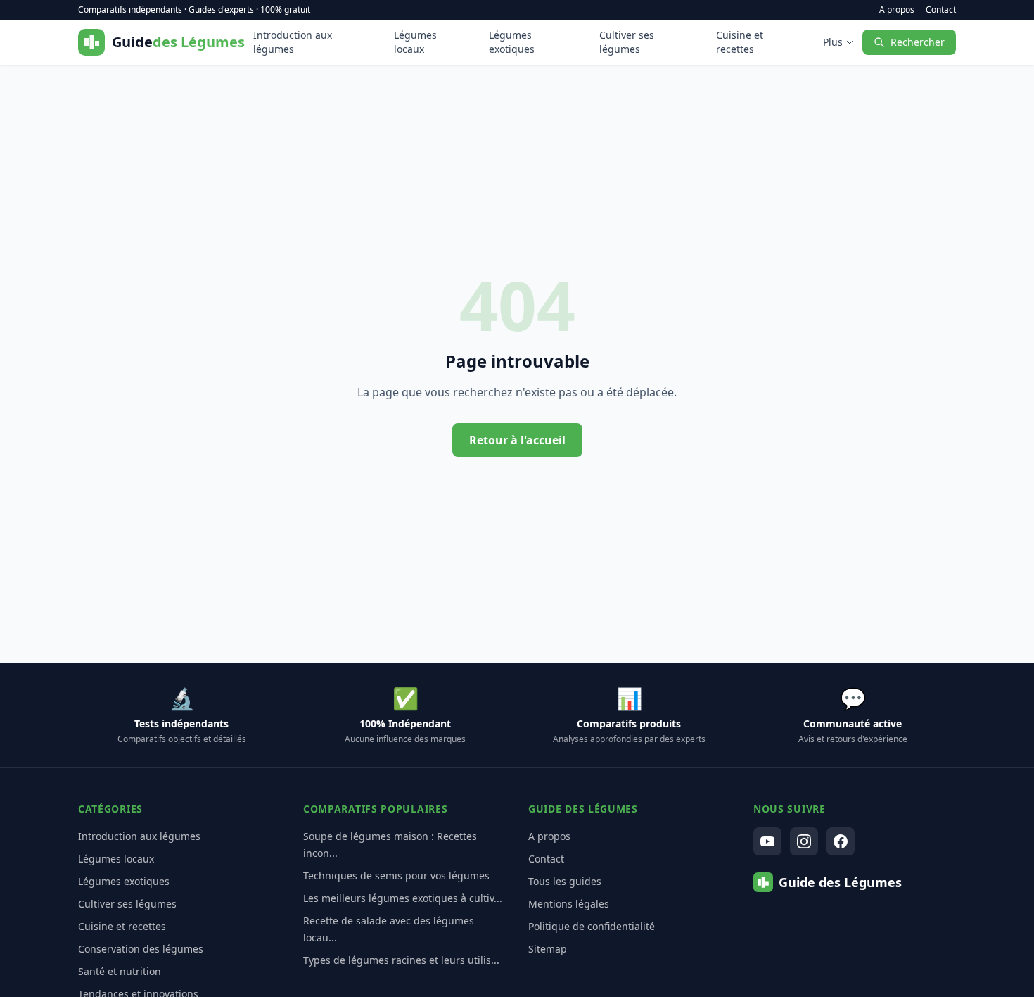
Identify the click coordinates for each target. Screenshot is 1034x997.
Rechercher (918, 42)
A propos (896, 9)
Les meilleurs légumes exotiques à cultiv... (402, 898)
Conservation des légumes (140, 948)
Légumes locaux (415, 42)
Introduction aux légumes (292, 42)
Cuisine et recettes (739, 42)
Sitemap (547, 948)
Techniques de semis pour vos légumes (396, 875)
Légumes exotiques (512, 42)
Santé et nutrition (119, 971)
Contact (941, 9)
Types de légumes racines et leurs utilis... (401, 960)
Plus (833, 42)
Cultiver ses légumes (626, 42)
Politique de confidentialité (591, 926)
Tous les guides (564, 881)
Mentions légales (568, 903)
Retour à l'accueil (517, 440)
